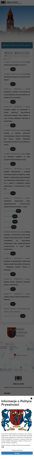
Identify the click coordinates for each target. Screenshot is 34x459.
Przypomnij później (17, 450)
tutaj (2, 447)
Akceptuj (17, 453)
